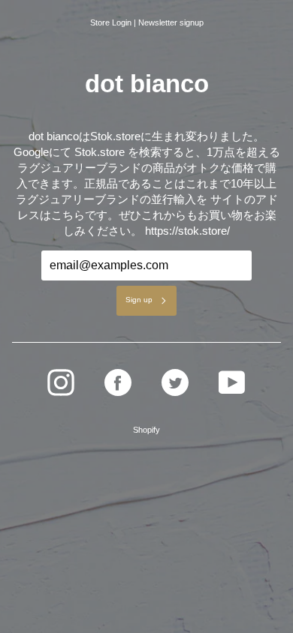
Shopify (146, 429)
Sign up (139, 300)
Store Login (110, 22)
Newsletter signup (171, 22)
